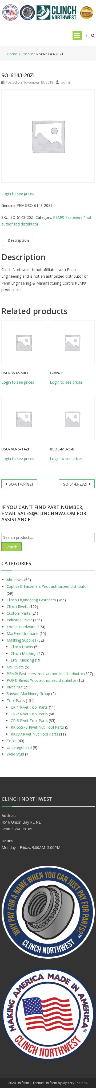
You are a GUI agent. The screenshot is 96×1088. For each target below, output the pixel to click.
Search (11, 546)
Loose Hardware (21, 626)
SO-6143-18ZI (21, 484)
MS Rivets (15, 667)
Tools (12, 740)
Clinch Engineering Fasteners (31, 599)
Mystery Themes (74, 1083)
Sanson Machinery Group (28, 693)
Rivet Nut (15, 686)
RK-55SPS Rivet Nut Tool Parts (37, 727)
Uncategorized (19, 747)
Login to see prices (17, 193)
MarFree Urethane (22, 633)
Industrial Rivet (19, 619)
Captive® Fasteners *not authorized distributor (47, 586)
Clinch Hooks (22, 646)
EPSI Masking (22, 660)
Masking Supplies (21, 640)
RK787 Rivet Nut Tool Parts (34, 734)
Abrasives (15, 579)
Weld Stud (15, 754)
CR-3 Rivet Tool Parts (29, 720)
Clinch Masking (23, 653)
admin (66, 82)
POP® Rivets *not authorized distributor (41, 680)
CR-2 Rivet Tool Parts (29, 713)
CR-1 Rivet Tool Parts (29, 707)
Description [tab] (18, 240)
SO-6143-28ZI (75, 484)
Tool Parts (16, 700)
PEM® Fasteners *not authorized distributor (45, 673)
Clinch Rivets (17, 606)
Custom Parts (18, 613)
